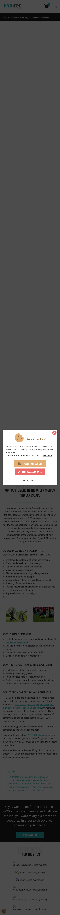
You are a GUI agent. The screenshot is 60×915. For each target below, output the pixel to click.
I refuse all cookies (32, 472)
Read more (47, 455)
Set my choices (30, 480)
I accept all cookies (32, 464)
